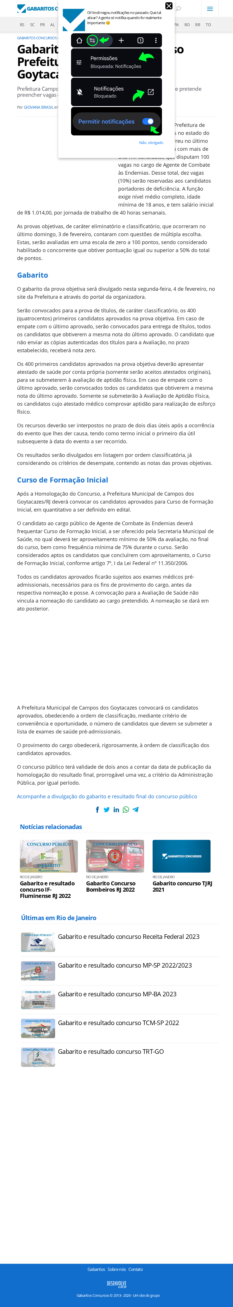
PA (176, 24)
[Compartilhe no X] (107, 809)
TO (208, 24)
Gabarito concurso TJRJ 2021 (183, 886)
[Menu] (210, 8)
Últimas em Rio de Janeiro (58, 917)
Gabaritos (96, 1269)
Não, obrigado (151, 142)
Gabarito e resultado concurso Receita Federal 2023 (128, 936)
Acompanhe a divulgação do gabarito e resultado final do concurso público (107, 796)
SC (32, 24)
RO (187, 24)
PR (42, 24)
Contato (135, 1269)
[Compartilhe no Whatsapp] (126, 809)
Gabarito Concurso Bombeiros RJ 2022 (110, 886)
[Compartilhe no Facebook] (97, 809)
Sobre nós (117, 1269)
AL (52, 24)
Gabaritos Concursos (37, 37)
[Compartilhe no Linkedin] (116, 809)
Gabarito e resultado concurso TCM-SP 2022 (118, 1022)
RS (22, 24)
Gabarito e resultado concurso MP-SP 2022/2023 (125, 965)
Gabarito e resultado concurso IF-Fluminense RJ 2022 (47, 889)
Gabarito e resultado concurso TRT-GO (111, 1051)
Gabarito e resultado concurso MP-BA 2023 (117, 993)
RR (197, 24)
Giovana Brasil (38, 107)
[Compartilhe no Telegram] (135, 809)
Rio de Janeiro (31, 877)
